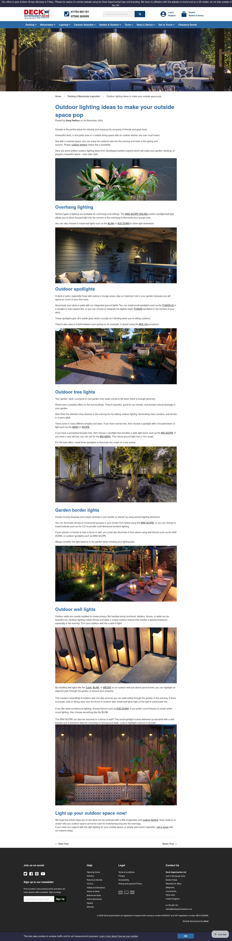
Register (172, 15)
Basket (192, 12)
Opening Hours (93, 872)
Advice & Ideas (93, 891)
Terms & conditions (126, 872)
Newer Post (168, 843)
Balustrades (47, 24)
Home (58, 96)
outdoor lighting (79, 144)
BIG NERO (105, 436)
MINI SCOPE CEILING (136, 213)
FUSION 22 (168, 305)
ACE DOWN (123, 223)
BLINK (111, 223)
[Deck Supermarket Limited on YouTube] (43, 873)
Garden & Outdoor (109, 24)
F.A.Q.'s (90, 883)
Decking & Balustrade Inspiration (84, 96)
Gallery (90, 903)
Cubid (89, 687)
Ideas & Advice (145, 24)
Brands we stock (94, 895)
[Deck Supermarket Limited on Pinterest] (37, 873)
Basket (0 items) (196, 15)
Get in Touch (166, 24)
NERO (75, 427)
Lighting (64, 24)
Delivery (90, 875)
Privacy (121, 875)
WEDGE (107, 687)
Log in (171, 12)
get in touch (163, 827)
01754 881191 (80, 12)
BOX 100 (144, 324)
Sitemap (90, 906)
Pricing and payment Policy (130, 883)
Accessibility (123, 879)
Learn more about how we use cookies (118, 936)
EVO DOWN (123, 708)
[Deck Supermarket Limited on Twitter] (25, 873)
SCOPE (85, 427)
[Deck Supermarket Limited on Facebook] (31, 873)
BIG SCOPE (167, 432)
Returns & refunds (94, 879)
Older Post (63, 843)
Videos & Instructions (96, 887)
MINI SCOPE (147, 522)
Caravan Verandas (84, 24)
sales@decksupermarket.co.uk (179, 909)
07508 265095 (80, 16)
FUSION (138, 308)
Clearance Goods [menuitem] (187, 24)
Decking (30, 24)
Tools (128, 24)
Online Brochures (94, 899)
